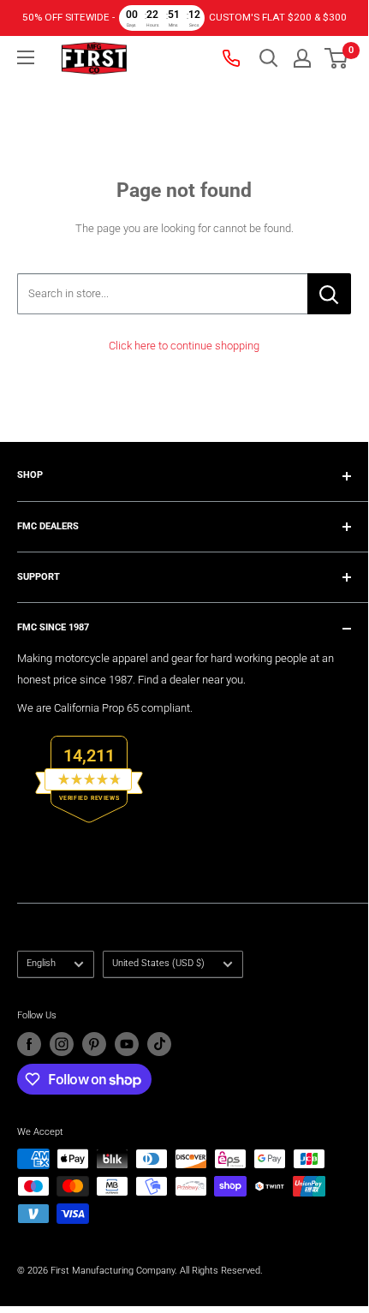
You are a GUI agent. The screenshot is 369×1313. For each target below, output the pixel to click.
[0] (337, 58)
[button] (336, 58)
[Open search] (268, 58)
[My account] (302, 58)
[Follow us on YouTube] (127, 1044)
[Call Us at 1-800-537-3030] (233, 58)
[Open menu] (25, 57)
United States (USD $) (158, 963)
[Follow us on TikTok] (159, 1044)
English (41, 963)
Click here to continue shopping (184, 345)
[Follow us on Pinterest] (94, 1044)
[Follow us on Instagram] (62, 1044)
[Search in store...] (329, 293)
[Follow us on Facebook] (29, 1044)
